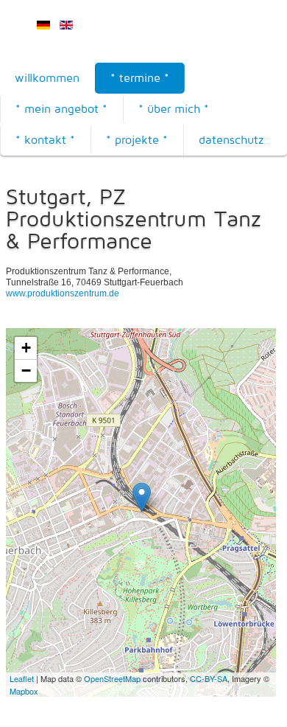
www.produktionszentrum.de (62, 293)
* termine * (139, 78)
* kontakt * (45, 140)
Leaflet (22, 678)
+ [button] (26, 347)
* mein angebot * (61, 109)
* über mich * (173, 109)
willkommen (47, 78)
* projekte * (137, 140)
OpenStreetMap (112, 678)
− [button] (26, 370)
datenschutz (231, 140)
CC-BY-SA (208, 678)
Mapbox (24, 691)
